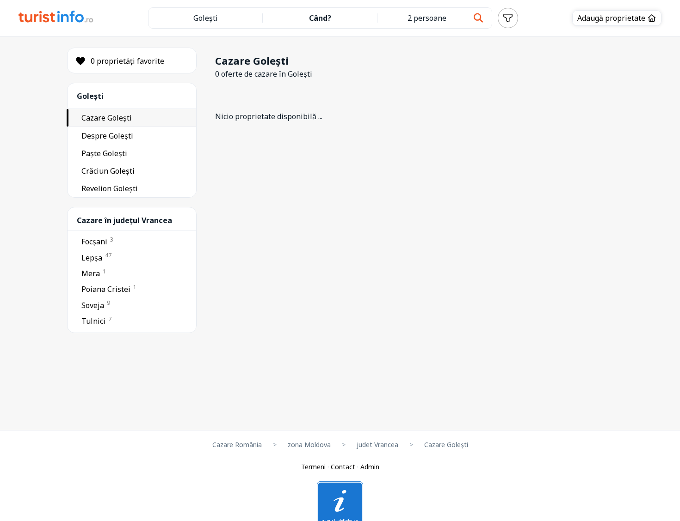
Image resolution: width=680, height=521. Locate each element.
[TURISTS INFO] (56, 18)
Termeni (313, 466)
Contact (343, 466)
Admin (369, 466)
